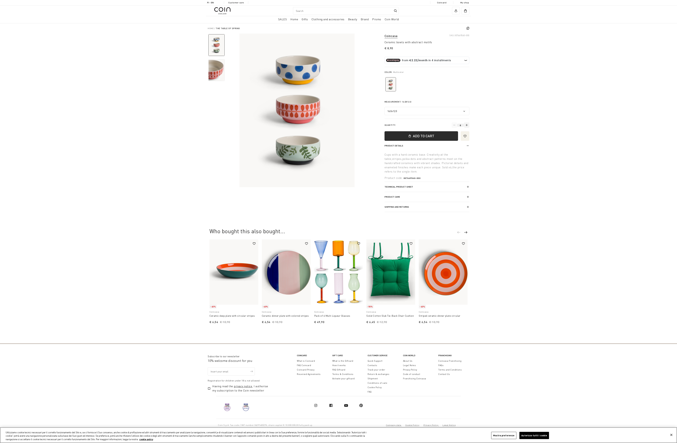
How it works (339, 365)
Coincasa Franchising (449, 361)
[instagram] (316, 405)
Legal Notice (449, 425)
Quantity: (390, 125)
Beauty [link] (352, 19)
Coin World (409, 355)
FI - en (210, 2)
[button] (460, 233)
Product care (392, 196)
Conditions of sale (377, 383)
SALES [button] (282, 19)
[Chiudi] (671, 435)
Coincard (441, 2)
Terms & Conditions (342, 374)
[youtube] (346, 405)
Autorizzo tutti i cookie (534, 435)
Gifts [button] (305, 19)
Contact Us (444, 374)
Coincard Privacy (305, 369)
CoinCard (302, 355)
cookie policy (146, 439)
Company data (394, 425)
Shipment (373, 378)
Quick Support (375, 361)
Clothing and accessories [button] (328, 19)
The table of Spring (228, 28)
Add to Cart (423, 136)
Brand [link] (365, 19)
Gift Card (337, 355)
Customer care (236, 2)
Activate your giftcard (343, 378)
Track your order (376, 369)
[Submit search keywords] (395, 10)
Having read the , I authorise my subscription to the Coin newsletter (240, 388)
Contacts (372, 365)
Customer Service (378, 355)
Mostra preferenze (503, 435)
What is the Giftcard (342, 361)
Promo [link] (376, 19)
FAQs (441, 365)
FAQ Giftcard (338, 369)
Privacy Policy (410, 369)
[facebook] (331, 405)
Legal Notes (409, 365)
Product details (394, 145)
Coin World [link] (392, 19)
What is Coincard (306, 361)
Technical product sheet (399, 186)
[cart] (465, 11)
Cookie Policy (375, 387)
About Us (408, 361)
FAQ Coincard (304, 365)
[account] (456, 11)
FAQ (370, 391)
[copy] (467, 28)
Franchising (445, 355)
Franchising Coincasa (414, 378)
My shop (464, 2)
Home (211, 28)
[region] (338, 435)
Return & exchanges (378, 374)
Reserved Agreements (309, 374)
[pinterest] (361, 405)
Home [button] (294, 19)
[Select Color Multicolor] (391, 84)
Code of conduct (411, 374)
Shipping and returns (397, 207)
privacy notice (243, 386)
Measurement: (398, 101)
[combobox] (346, 11)
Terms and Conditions (450, 369)
